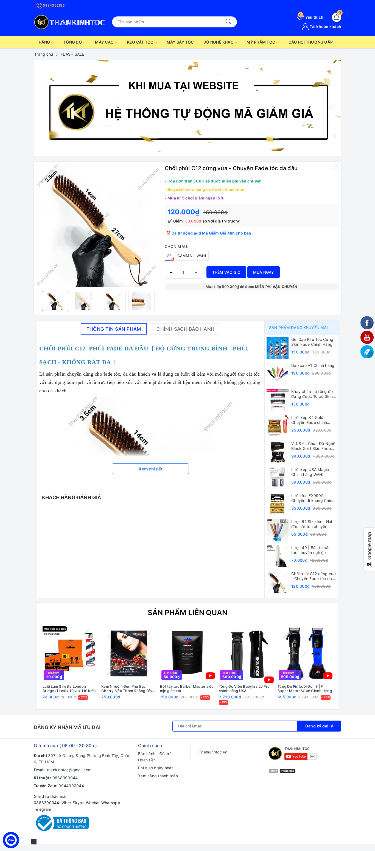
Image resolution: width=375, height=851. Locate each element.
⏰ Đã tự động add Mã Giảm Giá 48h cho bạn (208, 233)
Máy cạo (104, 42)
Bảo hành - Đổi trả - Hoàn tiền (156, 757)
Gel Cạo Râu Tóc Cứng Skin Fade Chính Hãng (312, 342)
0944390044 (71, 785)
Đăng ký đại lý (319, 726)
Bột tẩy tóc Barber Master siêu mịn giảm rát (187, 688)
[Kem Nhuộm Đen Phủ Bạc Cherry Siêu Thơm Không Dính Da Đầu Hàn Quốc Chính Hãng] (128, 653)
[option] (187, 108)
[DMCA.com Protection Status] (282, 770)
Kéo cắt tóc (140, 42)
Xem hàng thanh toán (158, 775)
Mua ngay (263, 272)
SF (169, 255)
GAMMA (184, 255)
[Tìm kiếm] (228, 21)
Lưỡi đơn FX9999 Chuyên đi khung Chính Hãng (312, 498)
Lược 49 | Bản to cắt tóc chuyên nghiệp (310, 550)
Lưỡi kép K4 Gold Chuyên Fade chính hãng (309, 420)
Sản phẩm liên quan (188, 612)
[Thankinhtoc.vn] (70, 21)
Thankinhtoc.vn (213, 752)
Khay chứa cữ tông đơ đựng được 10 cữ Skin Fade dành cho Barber (312, 394)
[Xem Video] (210, 675)
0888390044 (65, 777)
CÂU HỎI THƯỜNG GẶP (311, 42)
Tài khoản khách (325, 26)
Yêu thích (311, 17)
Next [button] (349, 668)
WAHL (202, 255)
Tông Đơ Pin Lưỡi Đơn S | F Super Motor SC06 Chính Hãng (305, 688)
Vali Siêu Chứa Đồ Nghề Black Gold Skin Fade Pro (313, 446)
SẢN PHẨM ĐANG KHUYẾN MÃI (298, 327)
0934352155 (53, 5)
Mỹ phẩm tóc (261, 42)
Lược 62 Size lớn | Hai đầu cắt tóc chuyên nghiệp (311, 524)
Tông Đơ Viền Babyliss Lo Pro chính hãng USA (244, 688)
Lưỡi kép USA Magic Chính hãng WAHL (310, 472)
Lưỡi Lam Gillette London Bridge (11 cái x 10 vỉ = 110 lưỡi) (69, 688)
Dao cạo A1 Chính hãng (312, 365)
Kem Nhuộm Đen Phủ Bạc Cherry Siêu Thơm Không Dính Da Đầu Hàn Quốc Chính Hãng (127, 688)
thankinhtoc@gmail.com (69, 769)
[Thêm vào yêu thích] (335, 167)
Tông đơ (73, 42)
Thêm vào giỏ (226, 272)
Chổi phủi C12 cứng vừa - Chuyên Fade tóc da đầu (313, 576)
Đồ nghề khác (218, 42)
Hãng (45, 42)
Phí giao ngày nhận (156, 768)
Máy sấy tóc (180, 42)
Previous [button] (25, 668)
